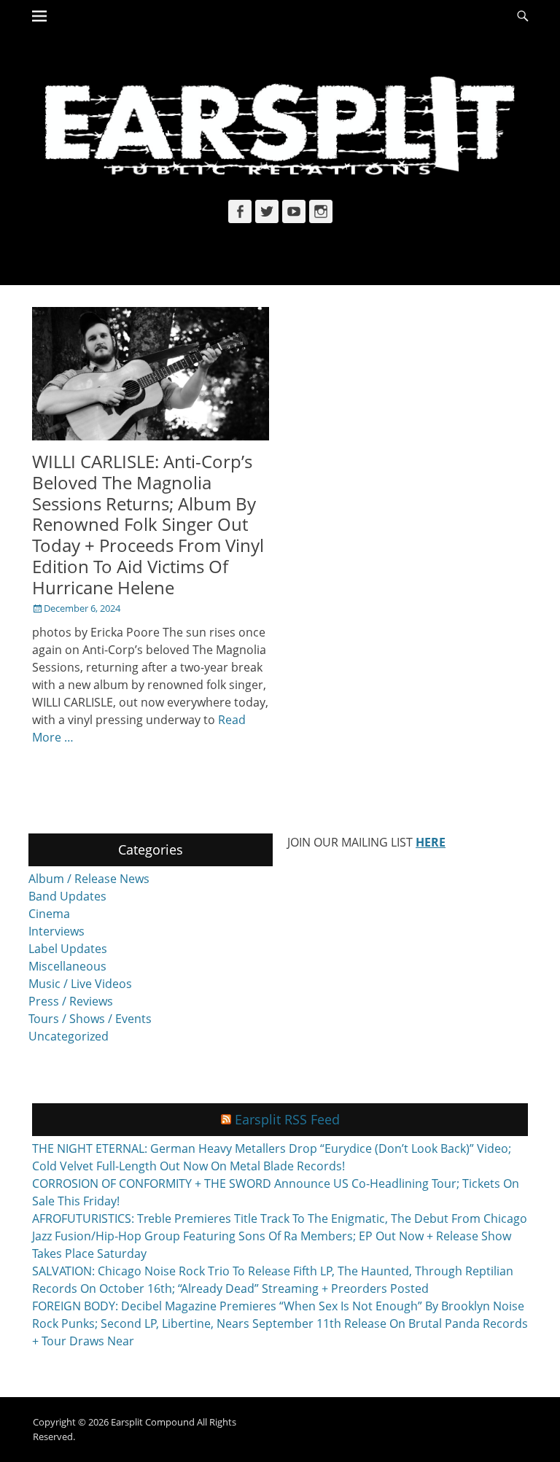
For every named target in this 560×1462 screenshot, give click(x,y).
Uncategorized (68, 1036)
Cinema (49, 914)
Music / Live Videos (80, 984)
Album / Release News (88, 879)
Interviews (56, 931)
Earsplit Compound (153, 1421)
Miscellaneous (67, 966)
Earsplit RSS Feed (287, 1119)
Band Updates (67, 896)
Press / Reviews (70, 1001)
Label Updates (67, 949)
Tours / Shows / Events (90, 1019)
